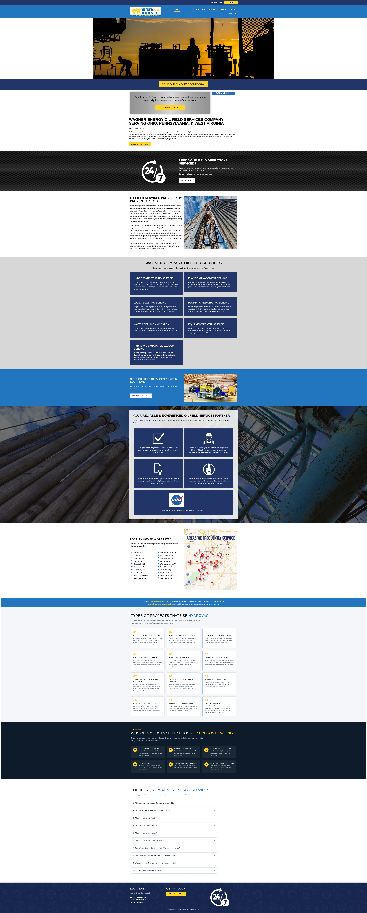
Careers (232, 10)
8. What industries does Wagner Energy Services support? (154, 855)
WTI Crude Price (223, 93)
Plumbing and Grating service (208, 302)
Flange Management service (207, 278)
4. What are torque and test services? (146, 825)
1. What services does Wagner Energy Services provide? (154, 803)
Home (177, 10)
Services (185, 10)
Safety (196, 10)
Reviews (212, 10)
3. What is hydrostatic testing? (144, 818)
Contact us (231, 13)
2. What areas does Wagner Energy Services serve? (152, 810)
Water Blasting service (150, 302)
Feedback (222, 10)
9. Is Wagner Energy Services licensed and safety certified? (155, 863)
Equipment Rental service (206, 324)
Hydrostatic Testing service (153, 278)
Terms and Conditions (193, 909)
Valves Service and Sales (151, 324)
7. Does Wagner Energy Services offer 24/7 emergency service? (156, 848)
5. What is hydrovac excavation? (145, 833)
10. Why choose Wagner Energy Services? (148, 870)
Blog (204, 10)
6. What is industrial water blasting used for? (149, 840)
